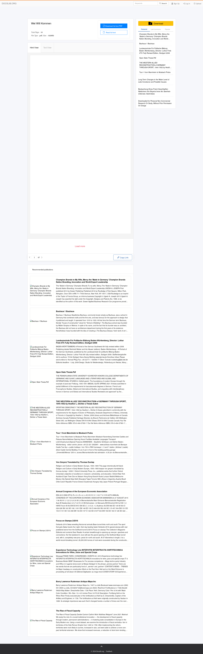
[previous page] (29, 257)
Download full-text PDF (113, 26)
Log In (187, 3)
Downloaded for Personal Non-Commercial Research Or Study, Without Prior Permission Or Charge (155, 103)
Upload (198, 3)
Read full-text (110, 32)
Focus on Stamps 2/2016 (67, 521)
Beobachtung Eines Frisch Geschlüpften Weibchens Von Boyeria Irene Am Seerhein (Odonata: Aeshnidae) (154, 91)
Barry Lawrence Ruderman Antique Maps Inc (76, 581)
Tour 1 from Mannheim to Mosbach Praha (74, 433)
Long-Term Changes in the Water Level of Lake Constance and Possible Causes (153, 80)
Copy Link (123, 257)
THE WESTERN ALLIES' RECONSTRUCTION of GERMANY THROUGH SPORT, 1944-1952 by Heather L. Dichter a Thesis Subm (91, 402)
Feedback (109, 651)
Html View (34, 47)
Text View (47, 47)
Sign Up (176, 3)
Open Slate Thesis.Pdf (66, 372)
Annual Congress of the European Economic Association (81, 491)
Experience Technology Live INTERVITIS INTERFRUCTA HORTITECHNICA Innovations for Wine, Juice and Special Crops (89, 551)
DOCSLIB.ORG (9, 3)
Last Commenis (156, 29)
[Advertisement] (101, 13)
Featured (144, 29)
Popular (167, 29)
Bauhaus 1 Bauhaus (65, 311)
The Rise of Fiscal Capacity (68, 611)
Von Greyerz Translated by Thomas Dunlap (75, 462)
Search (164, 3)
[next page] (42, 257)
